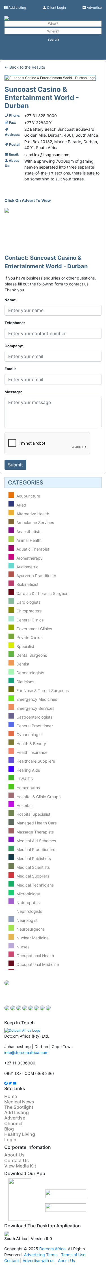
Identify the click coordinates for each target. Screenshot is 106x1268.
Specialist (25, 646)
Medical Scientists (33, 867)
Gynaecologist (29, 734)
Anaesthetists (28, 531)
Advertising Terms (40, 1254)
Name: (10, 300)
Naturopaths (28, 902)
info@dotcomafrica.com (26, 1052)
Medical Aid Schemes (36, 840)
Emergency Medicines (36, 699)
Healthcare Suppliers (35, 761)
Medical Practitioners (35, 849)
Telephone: (15, 322)
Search (53, 39)
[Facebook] (6, 1083)
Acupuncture (28, 496)
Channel (13, 1123)
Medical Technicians (35, 885)
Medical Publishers (33, 858)
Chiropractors (29, 611)
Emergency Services (35, 708)
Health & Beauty (31, 743)
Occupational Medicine (37, 964)
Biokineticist (27, 584)
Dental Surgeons (31, 655)
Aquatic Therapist (32, 549)
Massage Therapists (35, 832)
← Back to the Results (25, 67)
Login (10, 1139)
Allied (21, 505)
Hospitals (24, 805)
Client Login (56, 7)
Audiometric (27, 566)
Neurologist (27, 920)
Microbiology (28, 893)
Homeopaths (28, 787)
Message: (13, 392)
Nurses (22, 946)
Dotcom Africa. (53, 1248)
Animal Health (29, 540)
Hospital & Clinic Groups (38, 796)
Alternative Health (32, 513)
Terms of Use (73, 1254)
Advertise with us (39, 1260)
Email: (10, 368)
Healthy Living (19, 1134)
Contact (11, 1260)
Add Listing (17, 7)
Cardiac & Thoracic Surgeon (42, 593)
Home (10, 1096)
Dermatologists (30, 673)
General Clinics (30, 619)
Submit (15, 465)
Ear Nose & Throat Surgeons (42, 690)
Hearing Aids (28, 770)
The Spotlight (18, 1107)
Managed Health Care (36, 823)
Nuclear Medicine (32, 938)
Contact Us (16, 1160)
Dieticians (25, 681)
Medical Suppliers (32, 876)
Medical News (19, 1102)
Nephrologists (29, 911)
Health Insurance (31, 752)
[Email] (14, 1083)
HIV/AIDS (24, 778)
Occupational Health (35, 955)
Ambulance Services (35, 522)
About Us (14, 1155)
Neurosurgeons (30, 929)
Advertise (94, 7)
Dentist (22, 664)
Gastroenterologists (34, 717)
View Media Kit (20, 1166)
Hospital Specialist (33, 814)
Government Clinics (34, 628)
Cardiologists (28, 602)
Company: (14, 346)
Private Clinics (29, 637)
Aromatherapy (29, 558)
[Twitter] (10, 1083)
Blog (9, 1129)
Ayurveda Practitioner (36, 575)
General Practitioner (34, 725)
